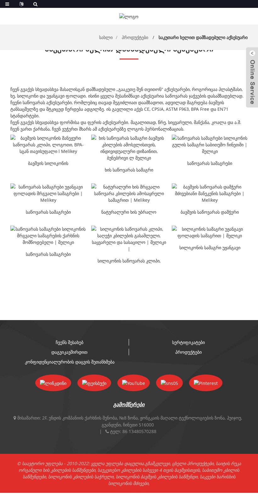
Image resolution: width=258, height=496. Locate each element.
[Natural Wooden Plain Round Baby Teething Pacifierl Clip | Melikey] (129, 193)
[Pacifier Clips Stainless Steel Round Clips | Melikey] (48, 193)
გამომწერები (128, 404)
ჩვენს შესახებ (69, 342)
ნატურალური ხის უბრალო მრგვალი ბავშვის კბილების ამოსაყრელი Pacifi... (129, 212)
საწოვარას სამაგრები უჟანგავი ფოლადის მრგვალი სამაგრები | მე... (48, 212)
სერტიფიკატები (188, 342)
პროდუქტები (135, 37)
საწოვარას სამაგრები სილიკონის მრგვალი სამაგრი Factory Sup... (48, 254)
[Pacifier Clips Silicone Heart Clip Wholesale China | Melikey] (210, 145)
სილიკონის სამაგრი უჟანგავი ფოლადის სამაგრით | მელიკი (209, 248)
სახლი (106, 37)
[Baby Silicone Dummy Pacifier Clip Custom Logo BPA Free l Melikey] (48, 145)
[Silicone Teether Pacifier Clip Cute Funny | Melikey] (129, 239)
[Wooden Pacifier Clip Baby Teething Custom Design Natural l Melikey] (129, 148)
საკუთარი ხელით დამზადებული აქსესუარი (203, 37)
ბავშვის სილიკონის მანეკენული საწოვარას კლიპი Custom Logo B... (48, 163)
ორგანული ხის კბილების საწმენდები (57, 470)
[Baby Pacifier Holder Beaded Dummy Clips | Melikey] (210, 193)
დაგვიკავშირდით (69, 352)
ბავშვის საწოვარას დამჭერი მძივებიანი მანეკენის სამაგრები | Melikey (210, 212)
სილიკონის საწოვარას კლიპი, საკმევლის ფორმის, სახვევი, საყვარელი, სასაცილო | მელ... (129, 261)
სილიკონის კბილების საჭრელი (81, 477)
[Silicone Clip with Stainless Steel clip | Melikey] (210, 232)
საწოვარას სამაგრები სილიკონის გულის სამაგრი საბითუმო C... (209, 163)
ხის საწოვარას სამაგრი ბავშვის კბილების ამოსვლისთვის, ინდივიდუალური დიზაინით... (129, 170)
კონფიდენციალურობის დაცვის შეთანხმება (70, 362)
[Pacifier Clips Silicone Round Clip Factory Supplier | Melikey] (48, 235)
